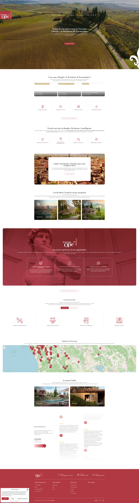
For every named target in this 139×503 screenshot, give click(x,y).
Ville (53, 487)
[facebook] (100, 500)
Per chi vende (73, 485)
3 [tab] (71, 97)
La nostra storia (38, 491)
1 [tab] (67, 97)
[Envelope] (137, 15)
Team (36, 487)
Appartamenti (54, 485)
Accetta (5, 498)
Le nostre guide (71, 15)
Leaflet (124, 371)
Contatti (88, 15)
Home (48, 15)
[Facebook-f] (131, 15)
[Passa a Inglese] (95, 15)
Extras (72, 489)
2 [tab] (69, 97)
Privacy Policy (73, 493)
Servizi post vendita (80, 15)
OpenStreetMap (129, 371)
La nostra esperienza (39, 489)
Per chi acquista (74, 487)
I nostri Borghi (53, 15)
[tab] (65, 308)
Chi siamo (64, 15)
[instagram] (103, 500)
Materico (53, 500)
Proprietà (58, 15)
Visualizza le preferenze (22, 498)
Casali (53, 489)
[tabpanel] (45, 89)
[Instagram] (134, 15)
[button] (27, 489)
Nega (13, 498)
